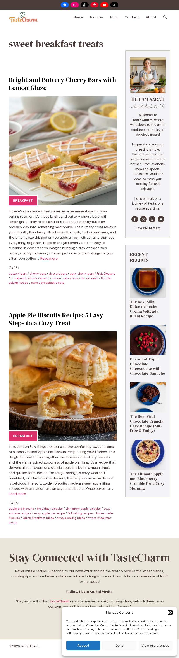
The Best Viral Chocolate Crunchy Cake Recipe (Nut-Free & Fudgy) (147, 423)
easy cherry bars (82, 273)
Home (78, 17)
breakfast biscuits (50, 509)
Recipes (96, 17)
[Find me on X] (143, 219)
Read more (49, 258)
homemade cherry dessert (30, 278)
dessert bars (58, 273)
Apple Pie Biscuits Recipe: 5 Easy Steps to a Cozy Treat (56, 319)
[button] (170, 612)
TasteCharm (59, 601)
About (151, 17)
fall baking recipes (80, 513)
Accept (83, 645)
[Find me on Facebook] (134, 219)
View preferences (155, 645)
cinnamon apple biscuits (83, 509)
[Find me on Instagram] (152, 219)
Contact (132, 17)
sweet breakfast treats (47, 283)
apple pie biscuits (21, 509)
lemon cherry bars (65, 278)
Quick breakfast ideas (38, 518)
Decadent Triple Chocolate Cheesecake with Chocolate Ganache (147, 366)
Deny (119, 645)
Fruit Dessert (106, 273)
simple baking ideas (71, 518)
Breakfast (23, 200)
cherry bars (38, 273)
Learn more (148, 228)
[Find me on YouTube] (161, 219)
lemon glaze (89, 278)
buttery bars (18, 273)
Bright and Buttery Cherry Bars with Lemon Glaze (62, 83)
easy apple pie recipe (49, 513)
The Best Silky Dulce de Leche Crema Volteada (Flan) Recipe (144, 309)
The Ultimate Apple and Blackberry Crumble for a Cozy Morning (147, 481)
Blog (114, 17)
